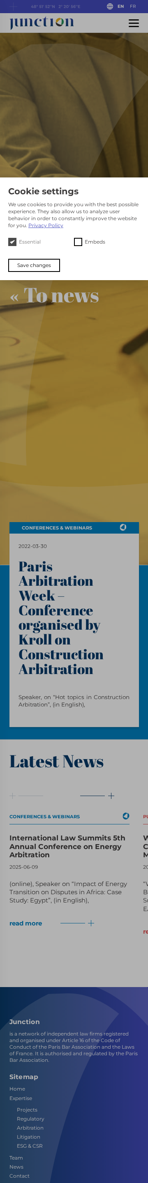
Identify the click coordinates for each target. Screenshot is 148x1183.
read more (25, 923)
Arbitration (30, 1128)
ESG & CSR (30, 1146)
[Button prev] (26, 796)
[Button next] (92, 796)
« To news (54, 294)
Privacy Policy (45, 225)
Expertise (20, 1098)
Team (16, 1157)
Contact (19, 1176)
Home (17, 1089)
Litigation (28, 1137)
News (16, 1166)
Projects (27, 1109)
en (121, 6)
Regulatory (30, 1118)
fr (133, 6)
